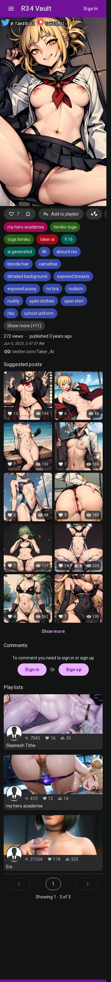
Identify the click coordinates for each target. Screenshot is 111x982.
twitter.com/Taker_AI (33, 351)
